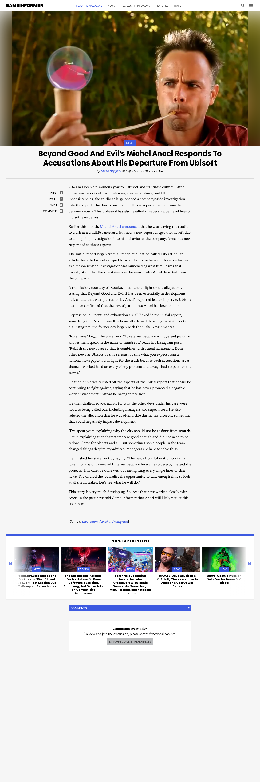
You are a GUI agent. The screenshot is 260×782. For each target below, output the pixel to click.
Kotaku (105, 522)
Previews (143, 5)
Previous (10, 563)
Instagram (120, 522)
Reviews (126, 5)
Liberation (90, 522)
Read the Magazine (89, 5)
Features (162, 5)
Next (249, 563)
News (111, 5)
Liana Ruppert (111, 171)
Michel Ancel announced (120, 227)
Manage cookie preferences (130, 642)
